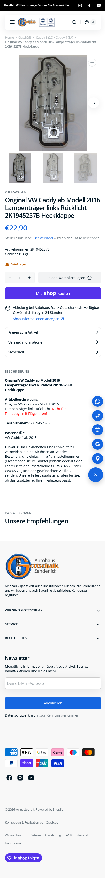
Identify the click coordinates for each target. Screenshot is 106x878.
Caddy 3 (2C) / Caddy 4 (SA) (54, 37)
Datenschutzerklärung (22, 733)
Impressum (13, 861)
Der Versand (43, 245)
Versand (82, 853)
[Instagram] (80, 5)
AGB (69, 853)
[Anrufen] (93, 415)
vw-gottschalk (25, 827)
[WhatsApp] (93, 401)
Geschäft (24, 37)
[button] (12, 22)
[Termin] (93, 429)
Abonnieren (51, 721)
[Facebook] (89, 5)
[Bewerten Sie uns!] (93, 444)
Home (9, 37)
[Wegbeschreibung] (93, 458)
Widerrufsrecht (15, 853)
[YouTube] (99, 5)
